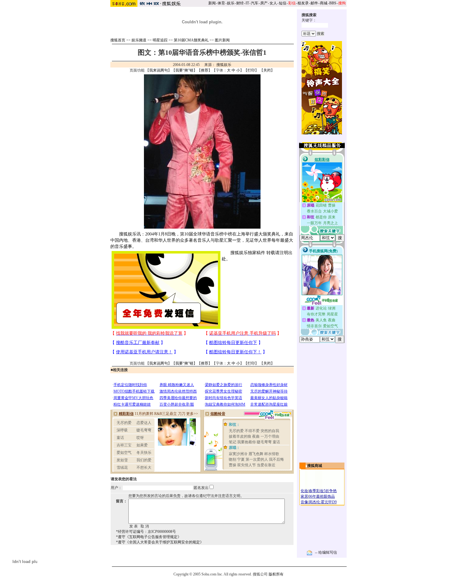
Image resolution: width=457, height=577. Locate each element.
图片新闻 (222, 40)
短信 (282, 3)
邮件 (314, 3)
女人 (273, 3)
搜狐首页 (117, 40)
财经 (240, 3)
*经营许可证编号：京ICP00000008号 (146, 531)
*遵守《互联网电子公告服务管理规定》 (148, 537)
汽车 (254, 3)
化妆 (304, 491)
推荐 (204, 70)
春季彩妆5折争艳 (323, 491)
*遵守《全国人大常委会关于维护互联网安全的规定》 (160, 542)
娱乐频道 (139, 40)
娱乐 (230, 3)
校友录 (303, 3)
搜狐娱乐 (223, 65)
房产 (264, 3)
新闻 (212, 3)
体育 (221, 3)
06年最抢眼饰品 (322, 496)
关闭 (267, 70)
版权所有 (276, 574)
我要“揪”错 (184, 70)
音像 (304, 502)
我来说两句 (158, 70)
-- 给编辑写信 (326, 552)
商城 (323, 3)
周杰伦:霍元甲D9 (323, 502)
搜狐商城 (314, 465)
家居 (304, 496)
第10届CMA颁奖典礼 (191, 40)
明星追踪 (160, 40)
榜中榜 (225, 234)
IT (247, 3)
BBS (332, 3)
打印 (251, 70)
